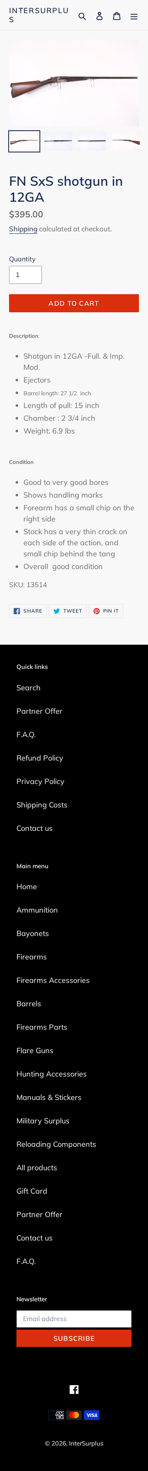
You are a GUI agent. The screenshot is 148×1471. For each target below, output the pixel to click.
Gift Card (31, 1191)
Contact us (34, 828)
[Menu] (134, 15)
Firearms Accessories (53, 980)
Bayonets (32, 933)
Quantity (22, 259)
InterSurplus (39, 15)
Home (26, 886)
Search (28, 687)
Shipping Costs (41, 804)
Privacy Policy (40, 781)
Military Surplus (42, 1120)
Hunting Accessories (51, 1074)
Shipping (23, 228)
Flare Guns (34, 1050)
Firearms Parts (41, 1027)
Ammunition (37, 910)
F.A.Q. (26, 734)
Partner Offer (39, 711)
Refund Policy (39, 758)
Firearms (31, 956)
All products (36, 1167)
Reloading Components (56, 1144)
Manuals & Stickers (48, 1097)
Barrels (28, 1003)
